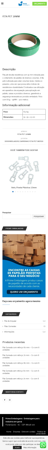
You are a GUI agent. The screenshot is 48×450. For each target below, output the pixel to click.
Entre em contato (29, 432)
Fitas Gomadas (25, 326)
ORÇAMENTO (39, 4)
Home (9, 432)
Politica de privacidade (41, 433)
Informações (25, 332)
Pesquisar (6, 213)
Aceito (17, 448)
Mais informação (29, 447)
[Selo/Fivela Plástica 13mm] (24, 169)
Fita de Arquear (25, 321)
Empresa (16, 432)
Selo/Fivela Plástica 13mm (24, 187)
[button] (4, 174)
